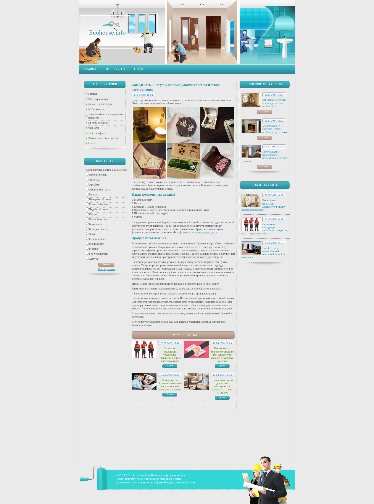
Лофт (92, 234)
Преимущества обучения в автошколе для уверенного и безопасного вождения (170, 385)
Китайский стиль (98, 219)
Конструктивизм (98, 229)
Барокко (93, 194)
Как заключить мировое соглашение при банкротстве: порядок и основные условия (222, 355)
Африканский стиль (100, 189)
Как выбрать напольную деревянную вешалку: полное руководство (264, 205)
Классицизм (95, 224)
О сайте (139, 69)
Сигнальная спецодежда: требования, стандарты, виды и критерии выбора (265, 229)
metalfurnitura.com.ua (206, 232)
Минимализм (96, 243)
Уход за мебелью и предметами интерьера (105, 116)
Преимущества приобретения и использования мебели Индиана (264, 156)
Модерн (93, 248)
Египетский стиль (98, 204)
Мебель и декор (96, 109)
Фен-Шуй (93, 127)
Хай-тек (93, 258)
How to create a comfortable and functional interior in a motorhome (263, 253)
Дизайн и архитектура (100, 104)
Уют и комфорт (96, 133)
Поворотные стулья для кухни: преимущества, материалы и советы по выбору (222, 386)
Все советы (115, 69)
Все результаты (106, 269)
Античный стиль (98, 174)
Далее (265, 111)
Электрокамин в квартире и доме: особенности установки (274, 129)
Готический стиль (98, 253)
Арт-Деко (94, 184)
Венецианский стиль (100, 199)
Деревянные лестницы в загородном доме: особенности (274, 103)
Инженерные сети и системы (103, 138)
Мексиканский (97, 239)
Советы (92, 143)
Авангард (94, 179)
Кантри (93, 214)
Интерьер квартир (98, 99)
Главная (91, 69)
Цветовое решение (98, 122)
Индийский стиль (98, 209)
